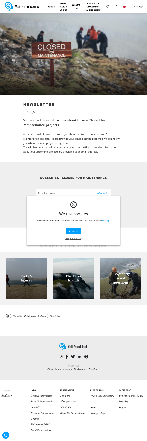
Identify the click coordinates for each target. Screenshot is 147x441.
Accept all (73, 231)
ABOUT (51, 6)
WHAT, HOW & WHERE (63, 6)
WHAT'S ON (76, 6)
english (5, 395)
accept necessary (73, 238)
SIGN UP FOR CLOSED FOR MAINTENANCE (93, 6)
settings (106, 220)
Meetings (138, 6)
